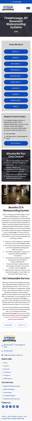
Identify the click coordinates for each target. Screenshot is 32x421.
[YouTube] (7, 406)
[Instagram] (17, 406)
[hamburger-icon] (28, 8)
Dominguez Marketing (17, 418)
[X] (10, 406)
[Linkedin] (14, 406)
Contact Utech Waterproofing (13, 317)
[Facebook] (3, 406)
